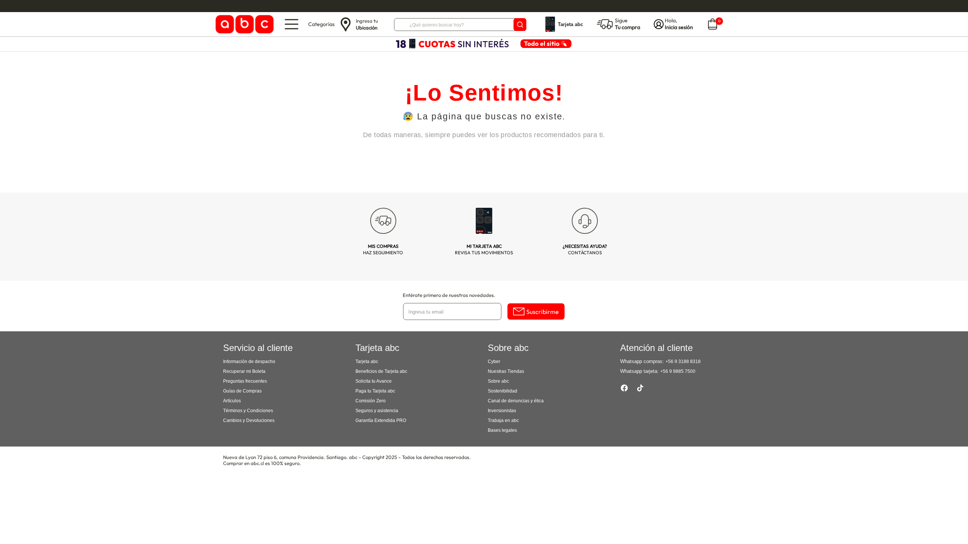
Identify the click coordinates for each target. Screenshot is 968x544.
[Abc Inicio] (243, 24)
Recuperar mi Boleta (244, 371)
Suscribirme (542, 311)
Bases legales (502, 430)
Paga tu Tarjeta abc (375, 391)
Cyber (494, 361)
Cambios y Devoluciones (249, 420)
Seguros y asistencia (376, 410)
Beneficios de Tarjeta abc (381, 371)
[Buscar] (519, 24)
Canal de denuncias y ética (516, 400)
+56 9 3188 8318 (683, 361)
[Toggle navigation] (291, 24)
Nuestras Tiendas (506, 371)
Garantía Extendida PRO (380, 420)
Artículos (232, 400)
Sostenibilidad (502, 391)
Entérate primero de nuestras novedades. (449, 295)
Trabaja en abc (503, 420)
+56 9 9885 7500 (677, 371)
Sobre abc (498, 381)
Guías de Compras (242, 391)
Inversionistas (502, 410)
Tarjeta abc (366, 361)
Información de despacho (249, 361)
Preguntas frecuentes (245, 381)
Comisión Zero (370, 400)
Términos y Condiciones (248, 410)
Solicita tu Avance (373, 381)
